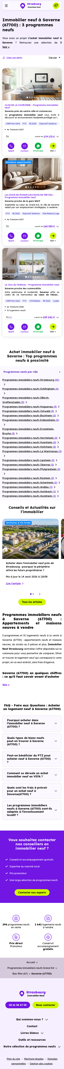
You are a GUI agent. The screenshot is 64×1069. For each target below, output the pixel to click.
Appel (11, 150)
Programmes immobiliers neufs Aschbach (29, 491)
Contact (24, 151)
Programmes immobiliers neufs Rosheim (28, 478)
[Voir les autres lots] (57, 136)
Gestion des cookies (41, 1063)
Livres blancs (30, 1033)
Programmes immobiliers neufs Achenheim (29, 482)
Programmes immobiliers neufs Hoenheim (29, 442)
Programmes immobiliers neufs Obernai (28, 464)
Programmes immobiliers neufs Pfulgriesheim (31, 469)
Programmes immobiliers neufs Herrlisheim (29, 437)
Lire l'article (13, 583)
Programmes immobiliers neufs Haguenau (29, 406)
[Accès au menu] (6, 5)
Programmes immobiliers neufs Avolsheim (29, 495)
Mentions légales (33, 1058)
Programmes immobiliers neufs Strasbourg (30, 379)
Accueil (30, 962)
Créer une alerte (14, 57)
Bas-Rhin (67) (20, 973)
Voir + (53, 150)
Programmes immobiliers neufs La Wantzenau (32, 451)
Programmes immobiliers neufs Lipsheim (28, 460)
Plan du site (13, 1058)
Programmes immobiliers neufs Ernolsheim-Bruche (28, 431)
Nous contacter (45, 1005)
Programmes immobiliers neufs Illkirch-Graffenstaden (25, 400)
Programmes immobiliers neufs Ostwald (28, 411)
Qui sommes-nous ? (29, 1019)
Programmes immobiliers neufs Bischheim (29, 415)
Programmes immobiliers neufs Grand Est (30, 967)
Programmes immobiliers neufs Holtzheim (29, 446)
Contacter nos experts (32, 892)
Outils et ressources (32, 1039)
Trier (53, 57)
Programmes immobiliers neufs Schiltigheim (30, 388)
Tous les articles (32, 601)
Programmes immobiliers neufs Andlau (27, 487)
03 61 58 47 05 (17, 1005)
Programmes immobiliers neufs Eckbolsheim (30, 420)
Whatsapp (38, 150)
